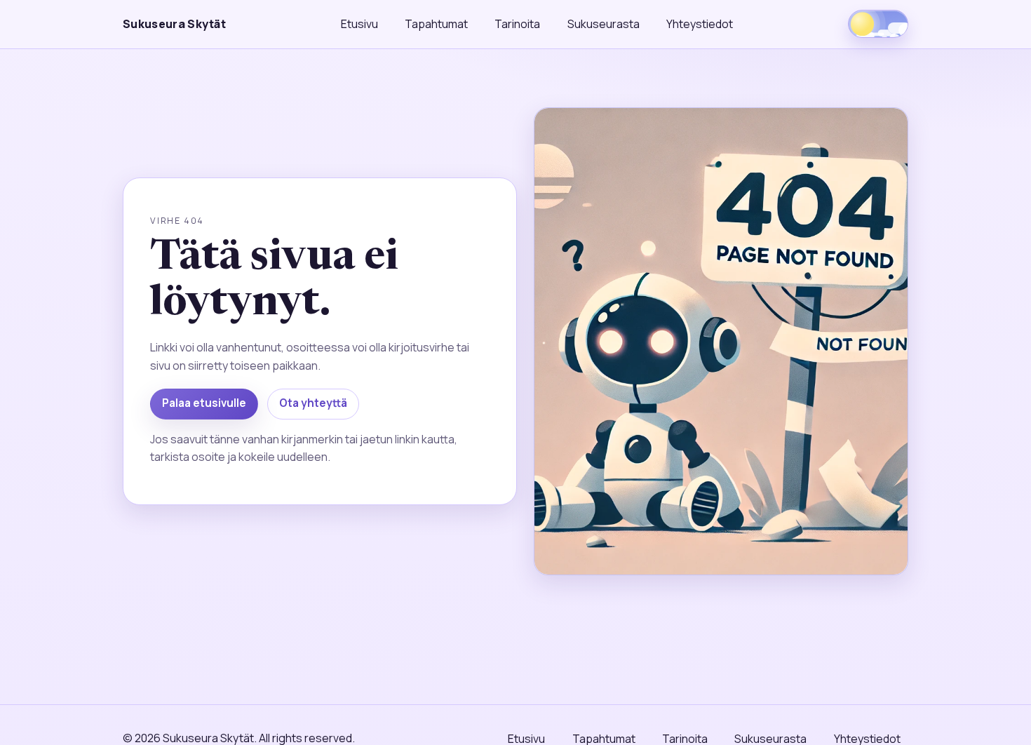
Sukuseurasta (603, 24)
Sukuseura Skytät (174, 24)
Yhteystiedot (699, 24)
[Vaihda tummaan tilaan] (878, 24)
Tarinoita (517, 24)
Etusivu (359, 24)
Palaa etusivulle (204, 403)
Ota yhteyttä (313, 403)
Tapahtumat (436, 24)
